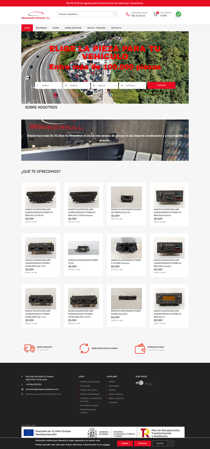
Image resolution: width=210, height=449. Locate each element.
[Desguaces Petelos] (33, 15)
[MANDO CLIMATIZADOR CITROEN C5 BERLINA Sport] (126, 298)
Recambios (41, 28)
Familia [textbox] (101, 86)
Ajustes (160, 443)
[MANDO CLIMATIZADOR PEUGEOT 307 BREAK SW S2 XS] (126, 197)
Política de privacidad (90, 382)
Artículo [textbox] (130, 86)
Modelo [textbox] (74, 86)
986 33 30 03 (138, 15)
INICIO (27, 28)
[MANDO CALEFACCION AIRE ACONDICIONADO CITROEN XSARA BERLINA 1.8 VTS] (83, 298)
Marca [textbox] (45, 86)
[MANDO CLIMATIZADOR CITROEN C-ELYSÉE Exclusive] (126, 248)
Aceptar (125, 443)
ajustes (106, 444)
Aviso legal (85, 386)
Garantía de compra (89, 405)
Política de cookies (88, 390)
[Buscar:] (88, 14)
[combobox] (48, 85)
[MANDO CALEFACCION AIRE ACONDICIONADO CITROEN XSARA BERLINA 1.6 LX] (40, 298)
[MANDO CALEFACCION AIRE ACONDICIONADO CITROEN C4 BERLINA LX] (169, 298)
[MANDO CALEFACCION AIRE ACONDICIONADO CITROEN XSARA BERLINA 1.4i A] (40, 248)
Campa (55, 28)
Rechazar (142, 443)
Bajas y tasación (96, 28)
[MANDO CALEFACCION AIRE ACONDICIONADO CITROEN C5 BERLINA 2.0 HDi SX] (40, 197)
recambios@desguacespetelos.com (42, 389)
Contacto (116, 28)
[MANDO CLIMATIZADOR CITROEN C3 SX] (83, 248)
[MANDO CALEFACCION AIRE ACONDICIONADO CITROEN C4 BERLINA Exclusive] (169, 197)
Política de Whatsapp (89, 394)
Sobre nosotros (73, 28)
